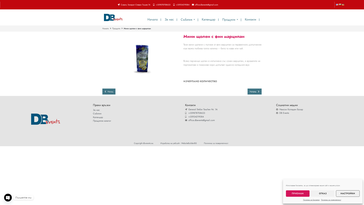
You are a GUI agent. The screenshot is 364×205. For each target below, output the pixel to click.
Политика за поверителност (331, 200)
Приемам (298, 193)
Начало (105, 28)
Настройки (348, 193)
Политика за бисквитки (311, 200)
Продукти (116, 28)
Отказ (323, 193)
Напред (253, 91)
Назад (110, 91)
